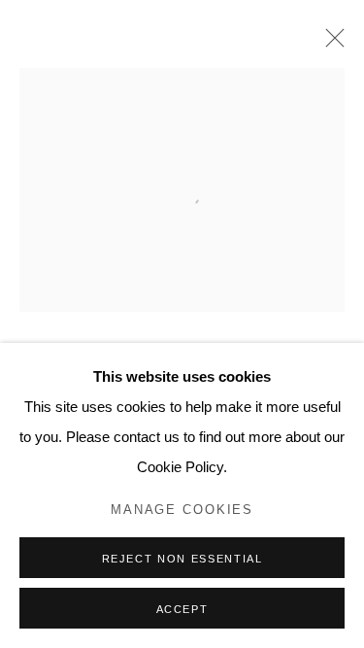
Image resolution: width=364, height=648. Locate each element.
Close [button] (330, 43)
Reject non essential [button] (182, 558)
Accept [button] (182, 609)
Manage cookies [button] (182, 510)
